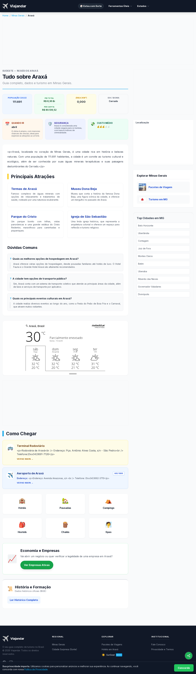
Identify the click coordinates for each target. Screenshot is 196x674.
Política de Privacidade (36, 669)
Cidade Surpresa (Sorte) (64, 649)
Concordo (184, 667)
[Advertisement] (98, 41)
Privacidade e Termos (162, 649)
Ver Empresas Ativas (37, 565)
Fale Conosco (158, 644)
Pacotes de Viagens (112, 644)
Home (5, 15)
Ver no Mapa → (25, 459)
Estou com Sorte (91, 6)
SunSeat (112, 654)
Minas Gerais (18, 15)
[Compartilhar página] (188, 655)
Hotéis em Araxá (110, 649)
